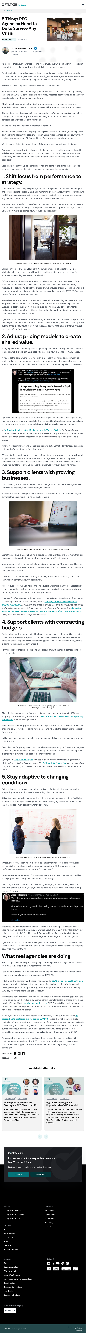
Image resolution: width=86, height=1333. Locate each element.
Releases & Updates (12, 1295)
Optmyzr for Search (12, 1210)
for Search (22, 5)
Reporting (49, 1222)
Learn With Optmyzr (12, 1275)
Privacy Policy (78, 1328)
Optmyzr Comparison (13, 1287)
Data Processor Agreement (75, 1327)
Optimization (50, 1214)
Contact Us (8, 1237)
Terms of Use (78, 1330)
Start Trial (18, 1174)
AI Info (6, 1241)
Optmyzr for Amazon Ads (14, 1214)
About (6, 1229)
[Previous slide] (40, 1136)
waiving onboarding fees (35, 1003)
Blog (5, 1263)
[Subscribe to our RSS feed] (15, 1058)
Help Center (9, 1291)
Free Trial (7, 1245)
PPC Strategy (9, 40)
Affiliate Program (11, 1249)
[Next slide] (46, 1136)
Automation (49, 1218)
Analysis (48, 1226)
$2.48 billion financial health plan (67, 981)
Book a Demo (41, 1174)
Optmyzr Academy (11, 1267)
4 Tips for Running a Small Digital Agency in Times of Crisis (33, 430)
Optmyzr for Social (12, 1218)
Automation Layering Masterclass (18, 1279)
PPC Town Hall (10, 1271)
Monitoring (49, 1210)
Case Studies (9, 1283)
